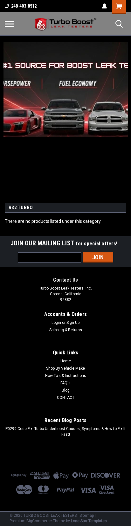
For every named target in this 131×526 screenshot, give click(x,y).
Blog (66, 390)
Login (56, 322)
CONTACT (65, 397)
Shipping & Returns (65, 330)
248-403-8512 (24, 6)
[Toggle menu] (9, 23)
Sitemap (86, 515)
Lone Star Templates (89, 521)
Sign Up (72, 322)
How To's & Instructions (65, 375)
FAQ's (65, 383)
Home (65, 361)
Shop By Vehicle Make (65, 368)
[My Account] (104, 6)
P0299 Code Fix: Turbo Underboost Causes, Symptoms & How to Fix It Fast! (65, 432)
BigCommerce (39, 521)
